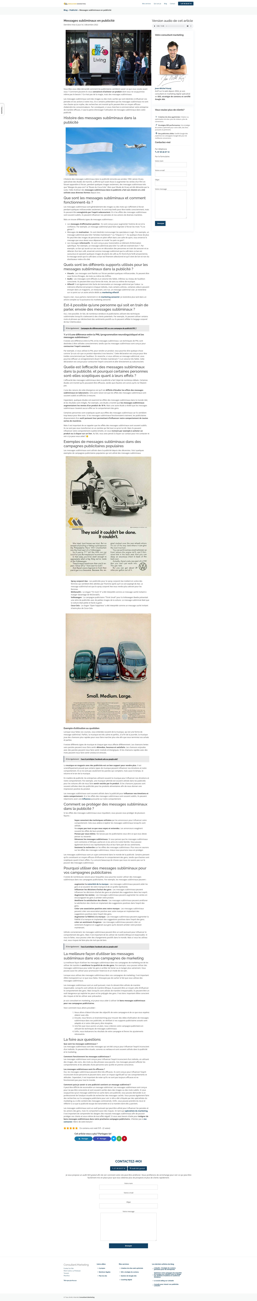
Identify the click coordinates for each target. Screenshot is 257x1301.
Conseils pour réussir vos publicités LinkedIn (166, 1285)
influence (86, 799)
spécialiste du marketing (136, 1111)
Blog (66, 10)
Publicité (73, 10)
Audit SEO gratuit (138, 1168)
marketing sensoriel (110, 297)
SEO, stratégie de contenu (130, 1272)
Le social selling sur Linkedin (164, 1280)
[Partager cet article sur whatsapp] (119, 1138)
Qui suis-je (157, 4)
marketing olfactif (110, 292)
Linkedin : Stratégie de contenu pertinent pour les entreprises (165, 1268)
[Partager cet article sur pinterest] (124, 1138)
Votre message (161, 189)
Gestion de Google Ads (129, 1276)
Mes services (146, 4)
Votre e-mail (160, 170)
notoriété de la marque (98, 884)
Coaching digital (126, 1279)
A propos (102, 1268)
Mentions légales (104, 1272)
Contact (172, 4)
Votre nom (159, 161)
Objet (157, 179)
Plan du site (103, 1276)
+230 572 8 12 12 (71, 1280)
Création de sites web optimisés (132, 1268)
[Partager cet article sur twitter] (113, 1138)
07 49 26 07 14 (163, 152)
